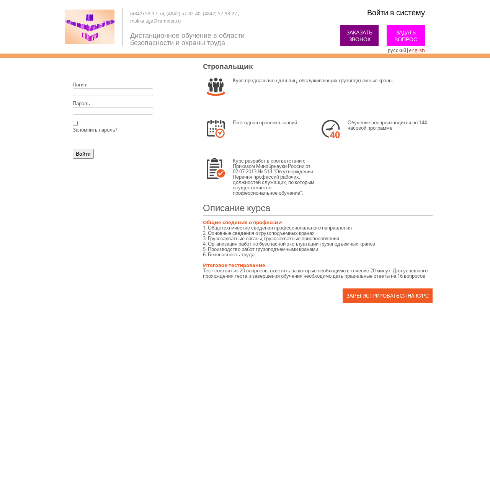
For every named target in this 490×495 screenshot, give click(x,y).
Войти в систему (396, 12)
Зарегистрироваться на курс (387, 295)
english (417, 50)
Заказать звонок (359, 36)
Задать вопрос (405, 36)
